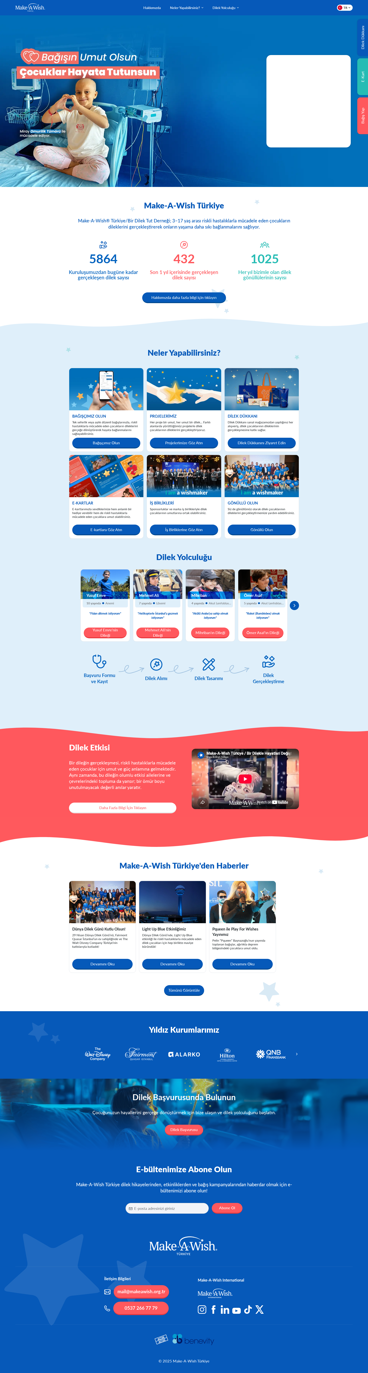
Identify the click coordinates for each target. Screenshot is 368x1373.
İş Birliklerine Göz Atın (184, 529)
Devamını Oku (102, 964)
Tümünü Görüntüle (184, 990)
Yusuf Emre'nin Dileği (105, 633)
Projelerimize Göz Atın (184, 442)
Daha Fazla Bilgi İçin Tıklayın (122, 807)
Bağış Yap (362, 116)
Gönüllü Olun (262, 529)
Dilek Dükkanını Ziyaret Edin (262, 442)
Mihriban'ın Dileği (210, 632)
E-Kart (362, 76)
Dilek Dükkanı (362, 37)
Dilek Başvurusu (184, 1129)
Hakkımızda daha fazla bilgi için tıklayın (184, 297)
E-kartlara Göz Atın (106, 529)
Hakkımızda (152, 8)
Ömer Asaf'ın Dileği (262, 632)
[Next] (294, 605)
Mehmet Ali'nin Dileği (158, 633)
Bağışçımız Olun (106, 442)
